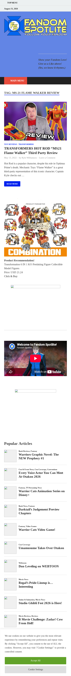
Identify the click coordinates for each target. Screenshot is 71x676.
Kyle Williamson (29, 157)
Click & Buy (11, 276)
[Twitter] (53, 8)
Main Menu (17, 80)
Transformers (26, 144)
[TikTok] (66, 8)
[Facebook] (49, 8)
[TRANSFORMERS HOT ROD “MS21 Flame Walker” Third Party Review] (35, 122)
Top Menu (12, 3)
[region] (35, 652)
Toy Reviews (10, 144)
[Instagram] (57, 8)
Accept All (35, 660)
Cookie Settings (35, 669)
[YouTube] (45, 8)
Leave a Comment (47, 157)
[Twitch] (62, 8)
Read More (11, 183)
